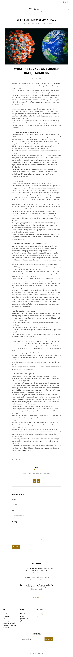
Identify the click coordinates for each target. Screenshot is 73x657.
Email (13, 511)
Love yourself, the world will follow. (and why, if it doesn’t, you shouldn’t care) (36, 586)
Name (14, 500)
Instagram (24, 618)
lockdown (39, 474)
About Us (6, 614)
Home (20, 23)
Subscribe (36, 598)
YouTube (24, 621)
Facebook (24, 614)
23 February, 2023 (36, 572)
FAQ (4, 618)
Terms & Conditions (9, 625)
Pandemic (46, 474)
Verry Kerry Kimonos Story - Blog (34, 23)
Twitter (23, 616)
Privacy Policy (7, 628)
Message (14, 522)
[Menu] (4, 9)
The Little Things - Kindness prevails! (36, 578)
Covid (29, 474)
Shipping (6, 621)
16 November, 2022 (36, 580)
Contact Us (6, 616)
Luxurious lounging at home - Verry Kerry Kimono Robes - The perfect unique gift (36, 569)
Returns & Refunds (9, 623)
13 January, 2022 (36, 589)
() (66, 2)
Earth (33, 474)
